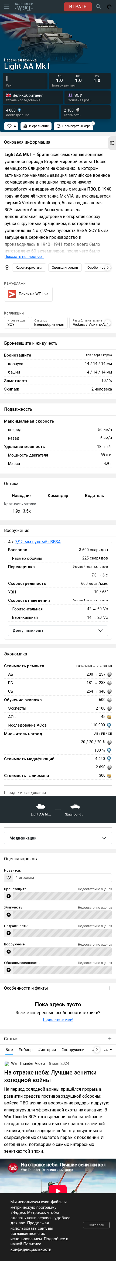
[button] (112, 143)
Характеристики (29, 267)
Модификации (22, 838)
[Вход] (109, 6)
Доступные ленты (29, 630)
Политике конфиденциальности (31, 1247)
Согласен (96, 1225)
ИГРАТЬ (78, 6)
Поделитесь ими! (58, 1019)
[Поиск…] (98, 6)
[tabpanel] (58, 591)
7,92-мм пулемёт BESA (38, 541)
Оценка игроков (65, 267)
